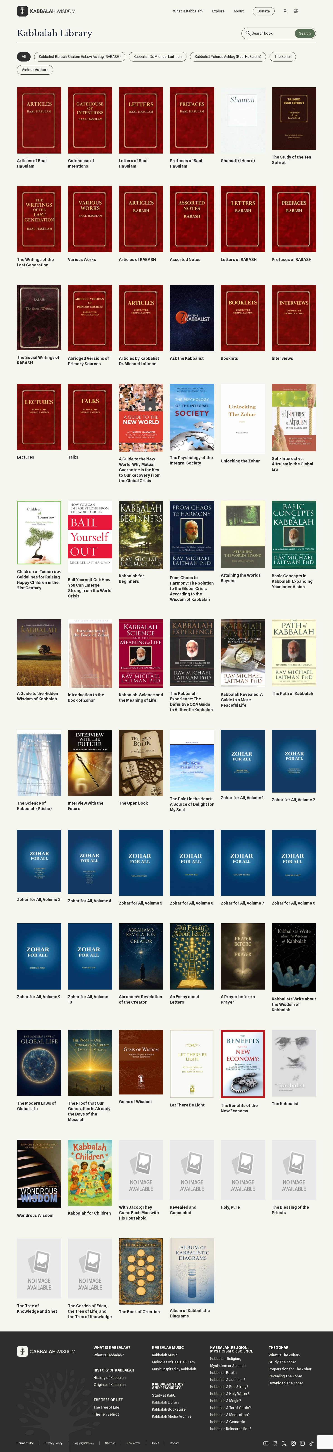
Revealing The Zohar (285, 1376)
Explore (218, 11)
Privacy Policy (53, 1443)
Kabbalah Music (165, 1355)
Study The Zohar (282, 1362)
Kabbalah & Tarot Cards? (230, 1408)
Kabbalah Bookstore (169, 1409)
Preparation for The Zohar (290, 1369)
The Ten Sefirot (106, 1414)
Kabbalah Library (165, 1402)
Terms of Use (25, 1443)
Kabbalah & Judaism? (227, 1380)
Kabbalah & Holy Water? (229, 1394)
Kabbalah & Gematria (227, 1422)
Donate (264, 11)
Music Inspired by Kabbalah (174, 1369)
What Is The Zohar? (284, 1355)
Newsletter (133, 1443)
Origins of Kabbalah (110, 1385)
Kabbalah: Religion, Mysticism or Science (228, 1362)
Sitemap (110, 1443)
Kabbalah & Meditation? (230, 1415)
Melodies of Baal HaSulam (173, 1362)
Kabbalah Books (223, 1373)
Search (305, 33)
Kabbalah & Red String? (229, 1387)
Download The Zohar (286, 1383)
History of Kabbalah (110, 1378)
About (239, 11)
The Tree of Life (106, 1407)
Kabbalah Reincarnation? (230, 1429)
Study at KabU (164, 1395)
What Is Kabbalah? (188, 11)
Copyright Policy (83, 1443)
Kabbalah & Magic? (225, 1401)
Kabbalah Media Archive (171, 1416)
